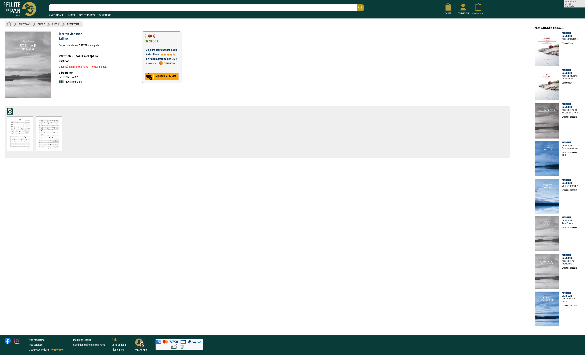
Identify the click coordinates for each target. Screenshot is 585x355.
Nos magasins (36, 339)
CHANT (41, 24)
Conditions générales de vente (91, 344)
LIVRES (71, 15)
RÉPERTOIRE (73, 24)
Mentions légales (82, 339)
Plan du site (118, 349)
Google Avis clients (39, 349)
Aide (114, 340)
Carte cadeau (119, 344)
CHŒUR (56, 24)
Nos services (36, 344)
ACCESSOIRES (86, 15)
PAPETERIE (104, 15)
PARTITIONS (56, 15)
